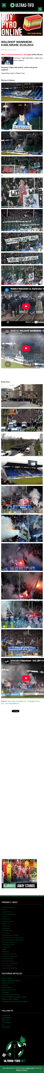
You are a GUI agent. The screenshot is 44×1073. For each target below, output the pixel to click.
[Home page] (14, 1048)
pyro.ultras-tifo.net (35, 54)
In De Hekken (6, 933)
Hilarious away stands (10, 999)
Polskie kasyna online (8, 944)
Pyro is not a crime (9, 990)
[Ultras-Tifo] (22, 4)
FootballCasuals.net (7, 930)
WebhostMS (30, 1068)
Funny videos (7, 987)
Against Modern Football (11, 980)
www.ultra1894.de (12, 703)
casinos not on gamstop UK (9, 956)
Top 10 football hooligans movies (14, 997)
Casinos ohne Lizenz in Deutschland (12, 937)
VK (3, 1025)
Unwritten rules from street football (14, 1001)
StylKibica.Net (6, 926)
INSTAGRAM (6, 1018)
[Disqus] (22, 742)
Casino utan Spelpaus (8, 942)
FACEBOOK (6, 1015)
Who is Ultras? (7, 978)
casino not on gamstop (8, 907)
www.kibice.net (6, 928)
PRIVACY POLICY (22, 1070)
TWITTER (5, 1020)
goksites (4, 949)
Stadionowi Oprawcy (7, 921)
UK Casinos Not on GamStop (10, 935)
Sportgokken (5, 951)
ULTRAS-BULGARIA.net (9, 914)
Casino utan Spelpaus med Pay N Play (13, 940)
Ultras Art (4, 909)
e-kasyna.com (6, 947)
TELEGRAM (6, 1022)
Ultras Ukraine (6, 919)
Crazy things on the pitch (11, 994)
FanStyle (4, 916)
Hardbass (5, 992)
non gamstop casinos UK (9, 954)
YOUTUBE (6, 1027)
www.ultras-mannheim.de (16, 701)
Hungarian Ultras (6, 912)
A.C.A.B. (5, 985)
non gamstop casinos (8, 958)
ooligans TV (5, 923)
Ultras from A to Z (8, 983)
